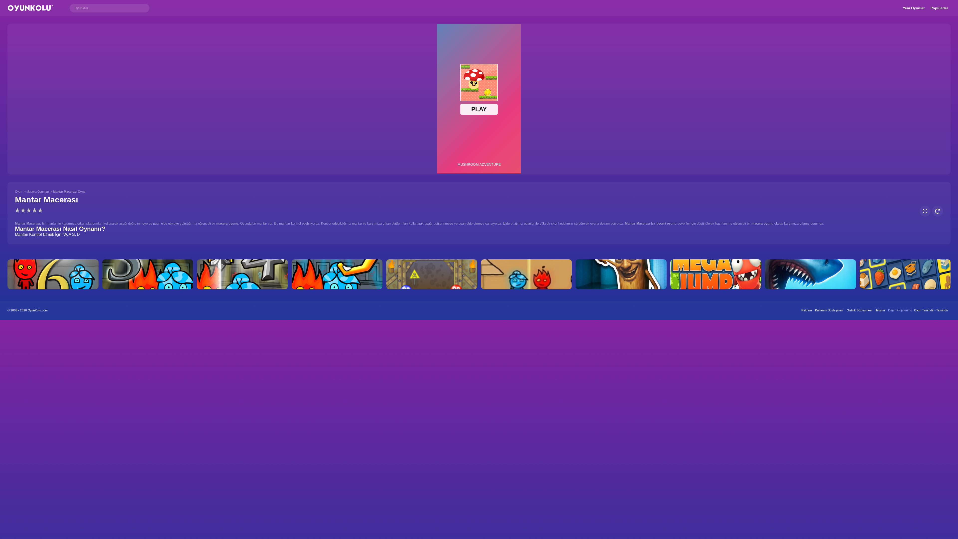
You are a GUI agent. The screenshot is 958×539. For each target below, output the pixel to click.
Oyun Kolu (30, 8)
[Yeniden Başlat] (937, 211)
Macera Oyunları (37, 191)
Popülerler (939, 8)
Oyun (18, 191)
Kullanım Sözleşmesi (829, 310)
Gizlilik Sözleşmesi (859, 310)
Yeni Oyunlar (914, 8)
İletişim (880, 310)
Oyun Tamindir (924, 310)
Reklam (806, 310)
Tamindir (942, 310)
